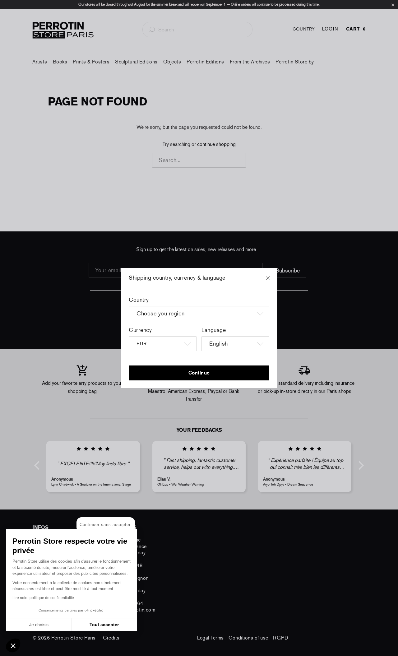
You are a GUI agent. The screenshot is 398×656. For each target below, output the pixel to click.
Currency (140, 330)
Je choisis (39, 624)
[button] (13, 645)
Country (139, 300)
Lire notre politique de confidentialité (43, 598)
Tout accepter (104, 624)
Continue (199, 373)
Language (213, 330)
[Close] (274, 281)
